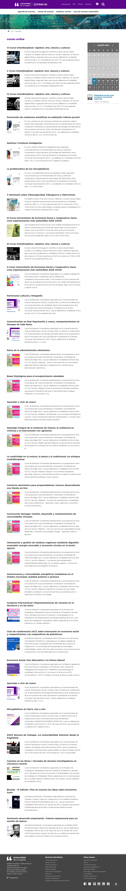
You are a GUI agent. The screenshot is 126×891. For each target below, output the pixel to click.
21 (108, 74)
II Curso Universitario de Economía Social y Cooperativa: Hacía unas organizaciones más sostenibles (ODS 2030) (41, 268)
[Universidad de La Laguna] (41, 4)
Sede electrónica (50, 867)
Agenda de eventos (26, 11)
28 (94, 55)
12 (99, 68)
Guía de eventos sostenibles (86, 11)
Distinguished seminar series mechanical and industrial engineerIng (104, 97)
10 (90, 68)
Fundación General (90, 865)
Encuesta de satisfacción (91, 867)
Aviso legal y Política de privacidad (95, 871)
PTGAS (80, 4)
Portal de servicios (51, 865)
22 (112, 74)
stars (21, 884)
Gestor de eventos (46, 11)
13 (103, 68)
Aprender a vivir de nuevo (21, 402)
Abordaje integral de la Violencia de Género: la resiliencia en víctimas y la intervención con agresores (40, 429)
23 (117, 74)
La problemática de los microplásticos (28, 169)
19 (99, 74)
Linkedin (104, 883)
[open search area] (103, 4)
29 (99, 55)
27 (90, 55)
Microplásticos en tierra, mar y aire (26, 709)
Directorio (48, 874)
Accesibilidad (88, 874)
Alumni (86, 862)
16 (117, 68)
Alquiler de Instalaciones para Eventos (57, 880)
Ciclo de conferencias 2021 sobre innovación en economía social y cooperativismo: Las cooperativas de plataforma (43, 633)
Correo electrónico (51, 860)
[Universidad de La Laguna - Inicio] (23, 4)
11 (94, 68)
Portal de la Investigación (53, 871)
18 (94, 74)
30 (103, 55)
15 (112, 68)
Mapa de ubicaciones (52, 878)
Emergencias (13, 878)
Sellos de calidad (89, 869)
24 (90, 81)
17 (90, 74)
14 (108, 68)
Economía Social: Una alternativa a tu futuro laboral (36, 660)
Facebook (86, 883)
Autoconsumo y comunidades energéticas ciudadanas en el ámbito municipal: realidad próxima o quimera (40, 575)
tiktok (109, 883)
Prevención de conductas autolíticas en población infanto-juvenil (43, 117)
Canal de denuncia (90, 878)
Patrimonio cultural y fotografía (24, 295)
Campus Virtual (50, 862)
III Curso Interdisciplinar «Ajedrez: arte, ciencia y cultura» (38, 244)
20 (103, 74)
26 (99, 81)
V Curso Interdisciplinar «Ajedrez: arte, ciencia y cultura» (38, 71)
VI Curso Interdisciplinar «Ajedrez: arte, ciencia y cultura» (38, 47)
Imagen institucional (90, 876)
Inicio (8, 31)
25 (94, 81)
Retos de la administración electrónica (28, 350)
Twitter (90, 883)
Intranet (88, 4)
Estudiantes (66, 4)
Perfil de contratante (90, 860)
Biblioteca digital (50, 869)
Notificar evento (63, 11)
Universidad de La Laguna (16, 858)
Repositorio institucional (52, 876)
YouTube (100, 883)
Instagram (95, 883)
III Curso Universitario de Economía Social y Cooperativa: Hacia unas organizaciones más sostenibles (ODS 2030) (42, 219)
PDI (74, 4)
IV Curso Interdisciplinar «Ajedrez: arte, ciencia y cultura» (38, 94)
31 (108, 55)
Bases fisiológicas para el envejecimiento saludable (35, 376)
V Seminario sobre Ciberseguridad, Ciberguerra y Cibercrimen (41, 194)
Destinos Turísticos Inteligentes (24, 143)
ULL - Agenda (16, 31)
